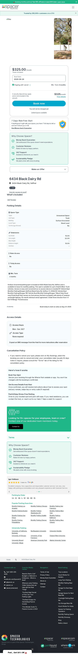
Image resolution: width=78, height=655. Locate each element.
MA (19, 498)
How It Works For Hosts (66, 606)
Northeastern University (38, 531)
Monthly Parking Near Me (65, 584)
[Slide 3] (40, 491)
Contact (42, 587)
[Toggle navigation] (73, 7)
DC (16, 498)
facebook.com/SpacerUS (12, 579)
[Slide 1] (37, 491)
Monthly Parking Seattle (38, 515)
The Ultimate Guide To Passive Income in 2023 (30, 608)
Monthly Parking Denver (39, 520)
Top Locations (63, 572)
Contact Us (15, 426)
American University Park (39, 540)
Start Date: (17, 77)
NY (25, 498)
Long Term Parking (64, 580)
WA (28, 498)
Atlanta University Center (58, 540)
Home (8, 559)
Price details (61, 97)
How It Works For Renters (63, 576)
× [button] (76, 1)
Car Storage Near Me (65, 603)
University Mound (17, 540)
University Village (17, 543)
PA (34, 498)
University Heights (55, 531)
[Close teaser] (32, 649)
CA (13, 498)
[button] (30, 85)
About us (43, 581)
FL (16, 559)
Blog (59, 620)
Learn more (61, 2)
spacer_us (9, 585)
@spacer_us (10, 582)
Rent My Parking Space (66, 614)
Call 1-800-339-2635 (10, 573)
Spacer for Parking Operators (64, 610)
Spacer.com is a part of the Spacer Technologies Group (18, 643)
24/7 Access (12, 200)
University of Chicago (19, 536)
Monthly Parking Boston (19, 511)
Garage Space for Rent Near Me (66, 594)
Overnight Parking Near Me (66, 599)
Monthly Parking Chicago (39, 506)
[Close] (76, 13)
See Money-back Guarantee (21, 128)
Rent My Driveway (64, 617)
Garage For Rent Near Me (65, 589)
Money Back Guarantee (48, 578)
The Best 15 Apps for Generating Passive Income (29, 602)
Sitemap (43, 584)
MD (31, 498)
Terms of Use (44, 572)
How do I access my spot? (18, 192)
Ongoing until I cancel (21, 85)
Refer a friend (62, 623)
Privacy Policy (44, 575)
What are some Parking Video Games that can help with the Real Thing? (29, 586)
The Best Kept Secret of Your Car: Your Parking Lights (29, 595)
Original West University (57, 536)
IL (22, 498)
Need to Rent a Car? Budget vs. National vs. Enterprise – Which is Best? (29, 577)
